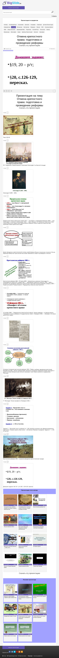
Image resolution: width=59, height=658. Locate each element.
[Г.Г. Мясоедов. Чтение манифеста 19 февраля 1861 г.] (18, 399)
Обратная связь (22, 655)
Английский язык (13, 24)
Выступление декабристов (39, 506)
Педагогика (28, 29)
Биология (27, 24)
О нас (4, 655)
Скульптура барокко (37, 566)
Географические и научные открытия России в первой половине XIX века (25, 508)
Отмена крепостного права (10, 635)
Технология (42, 29)
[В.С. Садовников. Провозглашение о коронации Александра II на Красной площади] (18, 164)
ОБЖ (5, 29)
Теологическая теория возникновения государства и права (25, 597)
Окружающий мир (21, 29)
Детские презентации (48, 24)
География (33, 24)
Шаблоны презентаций (27, 32)
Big (14, 3)
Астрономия (20, 24)
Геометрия (39, 24)
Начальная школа (49, 27)
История (13, 27)
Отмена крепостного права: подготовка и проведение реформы (25, 617)
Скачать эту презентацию (29, 45)
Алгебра (6, 24)
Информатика (7, 27)
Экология (36, 32)
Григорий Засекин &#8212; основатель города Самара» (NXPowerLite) (10, 508)
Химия (19, 32)
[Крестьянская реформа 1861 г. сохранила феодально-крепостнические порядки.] (18, 457)
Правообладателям (12, 655)
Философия (13, 32)
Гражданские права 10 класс (10, 616)
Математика (26, 27)
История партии (36, 546)
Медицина (33, 27)
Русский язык (35, 29)
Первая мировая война (24, 566)
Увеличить (52, 48)
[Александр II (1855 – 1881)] (18, 191)
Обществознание (11, 29)
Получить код (8, 48)
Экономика (41, 32)
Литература (19, 27)
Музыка (38, 27)
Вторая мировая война (9, 526)
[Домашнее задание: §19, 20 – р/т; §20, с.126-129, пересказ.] (18, 485)
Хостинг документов (38, 655)
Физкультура (6, 32)
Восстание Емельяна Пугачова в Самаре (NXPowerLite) (23, 528)
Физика (48, 29)
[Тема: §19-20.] (18, 136)
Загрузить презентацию (13, 7)
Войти (55, 16)
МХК (42, 27)
